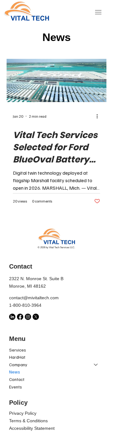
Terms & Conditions (28, 420)
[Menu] (98, 12)
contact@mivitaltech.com (34, 297)
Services (17, 349)
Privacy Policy (22, 413)
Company (18, 364)
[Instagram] (28, 317)
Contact (16, 379)
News (14, 371)
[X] (36, 317)
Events (15, 386)
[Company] (96, 364)
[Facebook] (20, 317)
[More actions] (99, 116)
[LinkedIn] (12, 317)
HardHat (17, 357)
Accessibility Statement (32, 428)
